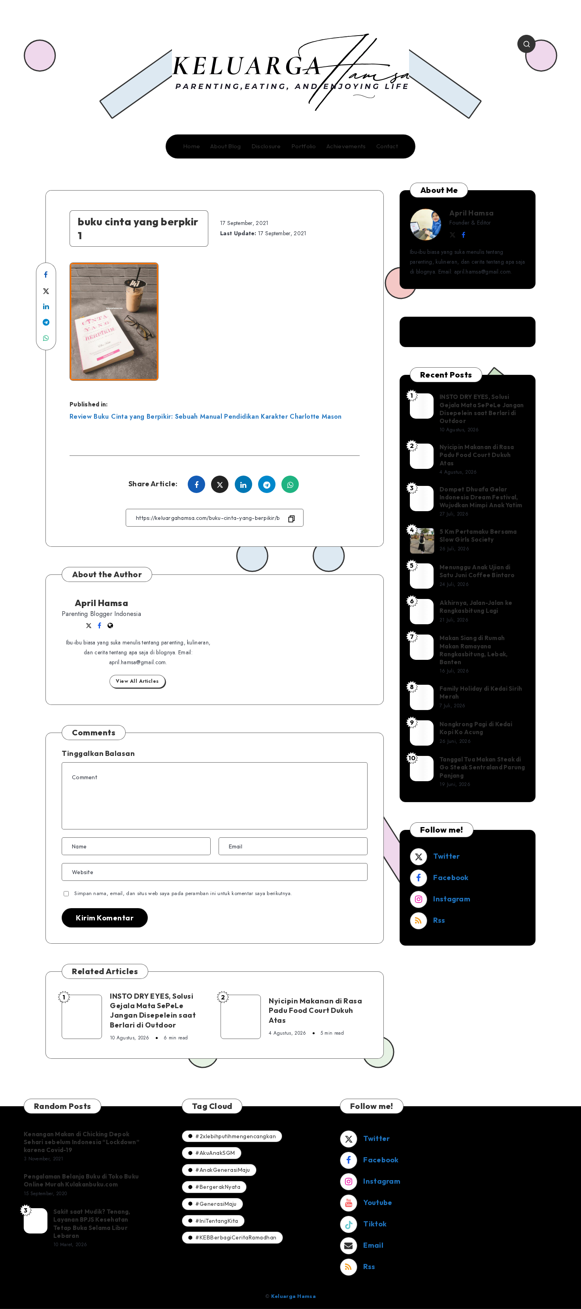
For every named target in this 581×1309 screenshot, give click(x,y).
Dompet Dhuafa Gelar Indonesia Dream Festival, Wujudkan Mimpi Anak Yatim (481, 497)
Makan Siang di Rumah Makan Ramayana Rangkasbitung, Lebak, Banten (473, 650)
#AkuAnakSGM (215, 1152)
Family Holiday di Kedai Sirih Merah (481, 692)
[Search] (526, 44)
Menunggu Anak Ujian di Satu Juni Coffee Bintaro (477, 571)
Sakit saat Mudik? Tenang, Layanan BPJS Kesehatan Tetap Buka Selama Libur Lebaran (91, 1223)
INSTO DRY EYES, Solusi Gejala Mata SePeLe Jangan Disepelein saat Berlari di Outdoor (153, 1010)
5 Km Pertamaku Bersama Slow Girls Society (478, 535)
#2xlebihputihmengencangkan (235, 1136)
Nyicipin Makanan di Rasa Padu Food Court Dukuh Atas (315, 1010)
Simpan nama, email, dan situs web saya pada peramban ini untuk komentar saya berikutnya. (183, 893)
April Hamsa (101, 602)
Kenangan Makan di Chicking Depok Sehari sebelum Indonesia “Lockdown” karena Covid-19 (82, 1142)
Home (191, 146)
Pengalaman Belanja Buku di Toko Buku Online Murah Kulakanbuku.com (81, 1180)
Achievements (346, 146)
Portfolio (303, 146)
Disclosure (266, 146)
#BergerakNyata (217, 1186)
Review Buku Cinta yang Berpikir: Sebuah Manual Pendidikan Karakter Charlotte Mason (206, 416)
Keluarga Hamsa (293, 1296)
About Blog (225, 146)
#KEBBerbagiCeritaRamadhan (236, 1237)
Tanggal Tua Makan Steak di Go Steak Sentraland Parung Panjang (482, 767)
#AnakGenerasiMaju (222, 1169)
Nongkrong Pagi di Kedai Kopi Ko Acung (476, 728)
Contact (387, 146)
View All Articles (137, 681)
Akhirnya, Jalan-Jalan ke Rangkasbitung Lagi (476, 606)
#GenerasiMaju (216, 1203)
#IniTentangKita (216, 1220)
